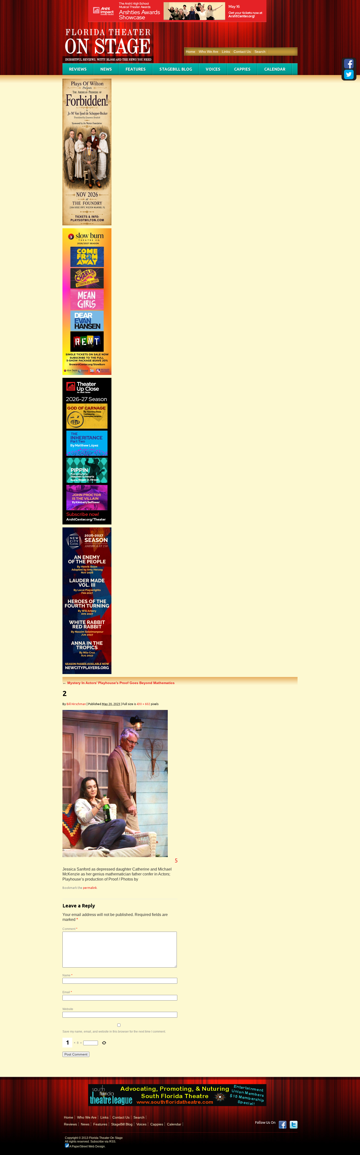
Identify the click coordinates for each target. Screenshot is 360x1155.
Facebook (283, 1125)
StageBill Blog (175, 69)
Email (67, 992)
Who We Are (208, 52)
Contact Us (242, 52)
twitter (294, 1125)
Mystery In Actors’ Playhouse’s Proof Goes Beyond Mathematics (118, 683)
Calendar (274, 69)
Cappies (242, 69)
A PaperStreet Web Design (87, 1146)
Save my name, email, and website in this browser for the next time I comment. (114, 1031)
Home (190, 52)
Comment (69, 929)
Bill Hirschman (76, 704)
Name (67, 975)
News (106, 69)
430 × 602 (143, 704)
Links (226, 52)
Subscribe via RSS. (103, 1141)
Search (259, 52)
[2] (115, 856)
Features (136, 69)
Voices (213, 69)
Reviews (78, 69)
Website (67, 1009)
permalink (90, 887)
